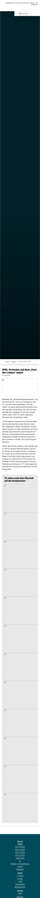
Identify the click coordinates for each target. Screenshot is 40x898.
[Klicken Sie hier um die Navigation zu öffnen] (37, 8)
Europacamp (20, 884)
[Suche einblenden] (31, 8)
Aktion (20, 873)
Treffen (13, 361)
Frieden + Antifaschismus (20, 864)
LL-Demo (20, 876)
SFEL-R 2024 (20, 850)
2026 (20, 893)
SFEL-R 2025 (20, 847)
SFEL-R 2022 (20, 855)
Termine (20, 891)
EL (20, 861)
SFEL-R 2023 (23, 13)
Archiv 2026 (20, 858)
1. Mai (20, 881)
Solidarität (20, 869)
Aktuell (20, 841)
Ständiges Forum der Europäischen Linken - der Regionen (22, 3)
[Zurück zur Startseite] (2, 361)
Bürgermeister (20, 887)
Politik (7, 361)
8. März (20, 879)
